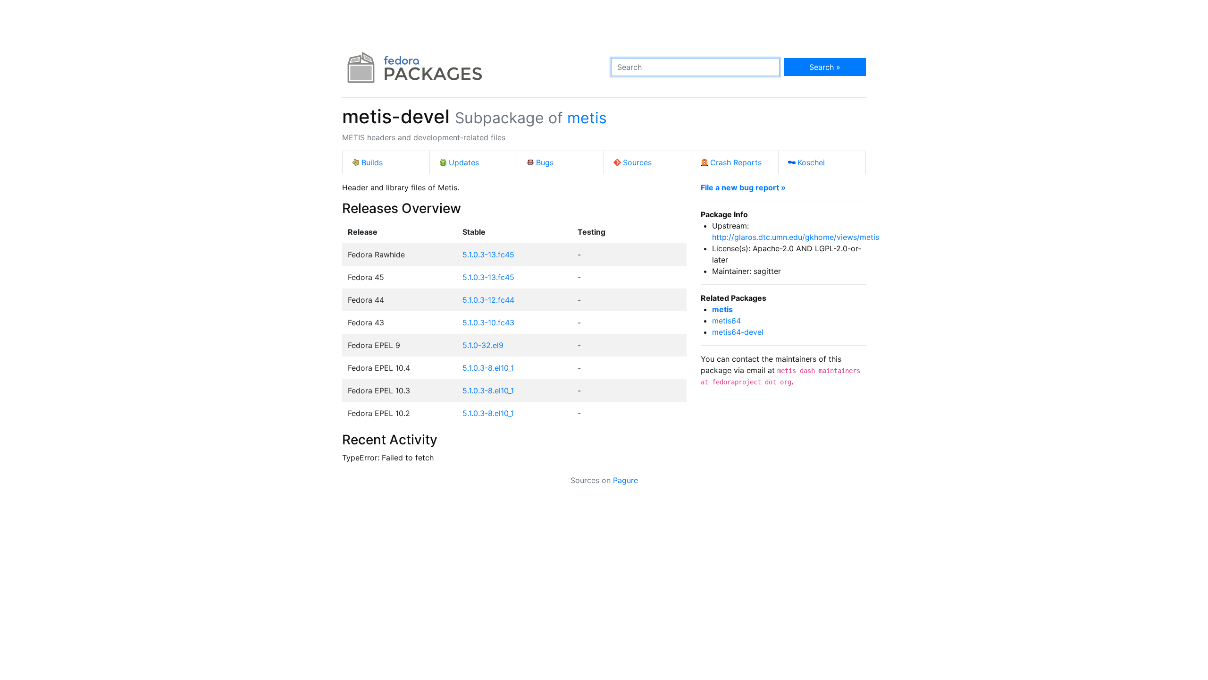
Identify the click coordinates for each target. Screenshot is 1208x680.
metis (587, 118)
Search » (824, 67)
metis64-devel (737, 332)
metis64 (726, 320)
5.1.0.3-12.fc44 (488, 300)
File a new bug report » (743, 187)
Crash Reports (736, 162)
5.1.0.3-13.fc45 (488, 254)
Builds (372, 162)
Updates (464, 162)
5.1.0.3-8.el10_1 (488, 368)
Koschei (811, 162)
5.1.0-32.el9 (482, 345)
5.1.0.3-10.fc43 (488, 322)
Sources (637, 162)
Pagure (625, 480)
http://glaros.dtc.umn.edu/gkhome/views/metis (795, 237)
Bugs (545, 162)
